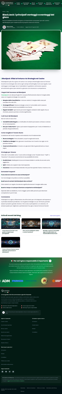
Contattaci (34, 332)
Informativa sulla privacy (7, 364)
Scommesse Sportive (6, 325)
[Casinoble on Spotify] (13, 371)
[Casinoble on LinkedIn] (2, 371)
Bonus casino (4, 328)
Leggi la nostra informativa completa (15, 381)
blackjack (5, 95)
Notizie (33, 328)
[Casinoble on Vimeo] (9, 371)
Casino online (4, 321)
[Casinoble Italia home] (5, 291)
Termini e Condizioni (31, 388)
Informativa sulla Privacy (51, 388)
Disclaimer (23, 388)
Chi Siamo (34, 321)
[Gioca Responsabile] (31, 281)
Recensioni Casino (5, 339)
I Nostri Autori (35, 325)
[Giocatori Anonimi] (44, 281)
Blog (8, 11)
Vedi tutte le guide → (55, 215)
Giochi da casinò (5, 332)
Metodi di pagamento (6, 335)
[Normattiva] (17, 281)
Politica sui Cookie (41, 388)
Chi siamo (3, 350)
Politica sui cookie (5, 360)
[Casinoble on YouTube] (6, 371)
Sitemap (22, 391)
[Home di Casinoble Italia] (7, 3)
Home (3, 11)
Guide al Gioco (4, 342)
